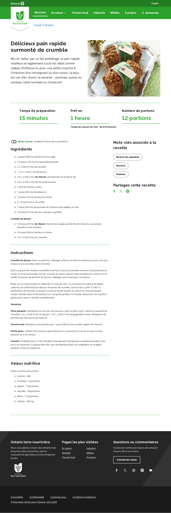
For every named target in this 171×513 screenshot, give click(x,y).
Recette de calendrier (127, 157)
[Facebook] (114, 192)
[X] (121, 192)
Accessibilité (17, 497)
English (155, 3)
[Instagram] (133, 470)
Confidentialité (36, 497)
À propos (130, 12)
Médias (115, 12)
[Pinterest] (127, 192)
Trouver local (80, 12)
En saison (57, 12)
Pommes (121, 174)
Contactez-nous (127, 459)
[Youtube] (150, 470)
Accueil (37, 24)
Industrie (99, 12)
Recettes (40, 12)
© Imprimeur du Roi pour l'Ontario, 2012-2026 (34, 502)
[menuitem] (40, 12)
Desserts (121, 165)
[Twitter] (125, 470)
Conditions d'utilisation (84, 497)
